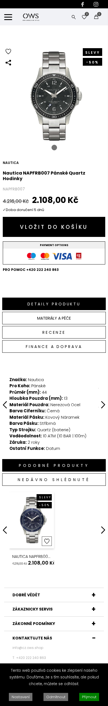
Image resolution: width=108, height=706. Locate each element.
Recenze (54, 332)
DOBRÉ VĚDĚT (26, 595)
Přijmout (89, 697)
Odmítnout (55, 697)
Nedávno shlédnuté (54, 479)
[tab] (54, 304)
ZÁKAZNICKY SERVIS (32, 609)
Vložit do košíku (54, 227)
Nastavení (21, 697)
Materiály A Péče (54, 318)
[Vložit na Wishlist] (47, 541)
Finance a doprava (54, 346)
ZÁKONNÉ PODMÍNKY (33, 623)
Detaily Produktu (54, 304)
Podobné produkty (54, 465)
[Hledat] (73, 16)
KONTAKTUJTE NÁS (32, 638)
